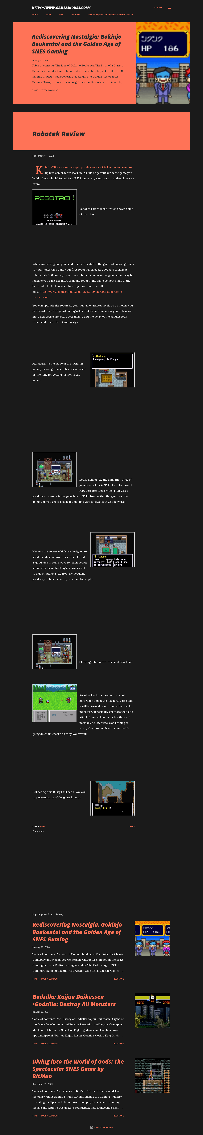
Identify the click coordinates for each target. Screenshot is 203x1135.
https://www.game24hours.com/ (61, 7)
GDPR (48, 14)
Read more (118, 978)
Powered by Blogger (103, 1127)
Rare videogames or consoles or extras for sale (110, 14)
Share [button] (35, 90)
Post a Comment (49, 90)
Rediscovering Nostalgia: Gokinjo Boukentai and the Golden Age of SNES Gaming (76, 44)
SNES (42, 826)
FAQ (61, 14)
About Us (75, 14)
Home (35, 14)
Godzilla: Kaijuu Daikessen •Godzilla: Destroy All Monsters (74, 1000)
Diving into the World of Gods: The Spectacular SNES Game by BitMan (78, 1069)
